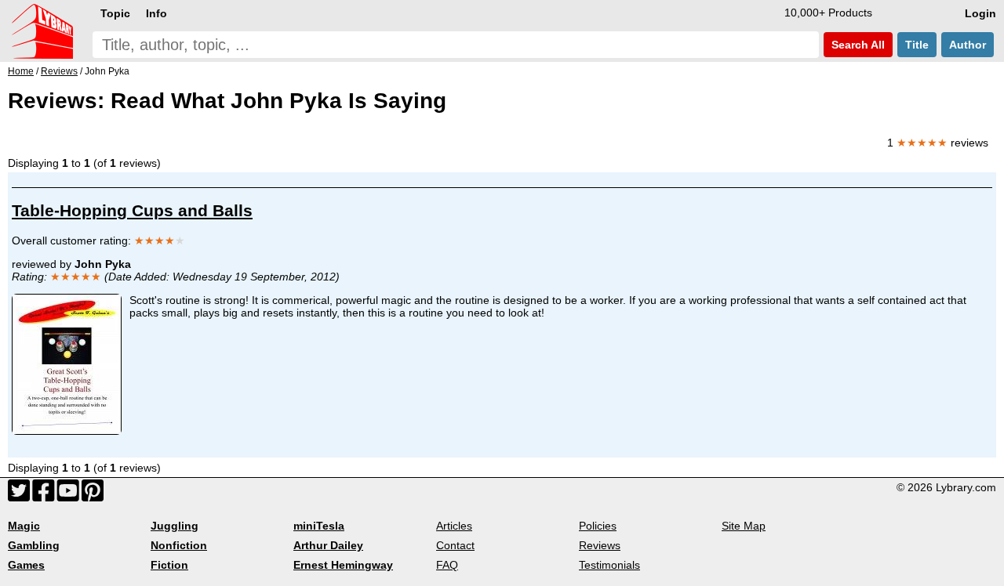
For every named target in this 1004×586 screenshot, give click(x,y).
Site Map (744, 525)
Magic (24, 525)
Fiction (169, 565)
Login (980, 13)
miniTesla (318, 525)
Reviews (599, 545)
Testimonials (609, 565)
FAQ (447, 565)
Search (856, 44)
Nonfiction (179, 545)
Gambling (34, 545)
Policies (598, 525)
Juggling (174, 525)
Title (917, 44)
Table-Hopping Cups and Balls (132, 210)
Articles (454, 525)
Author (967, 44)
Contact (455, 545)
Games (26, 565)
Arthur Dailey (328, 545)
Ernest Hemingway (343, 565)
